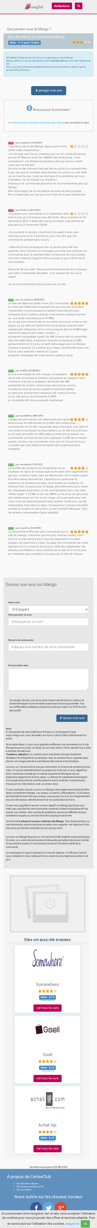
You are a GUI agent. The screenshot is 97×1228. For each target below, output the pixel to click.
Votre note (14, 602)
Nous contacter (24, 1190)
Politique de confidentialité (30, 1186)
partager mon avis (50, 90)
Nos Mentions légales (27, 1183)
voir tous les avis (47, 1008)
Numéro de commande (20, 640)
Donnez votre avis (18, 665)
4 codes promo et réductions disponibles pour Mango (37, 122)
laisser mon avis (73, 718)
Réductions (62, 6)
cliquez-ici (72, 1223)
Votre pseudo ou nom (20, 615)
